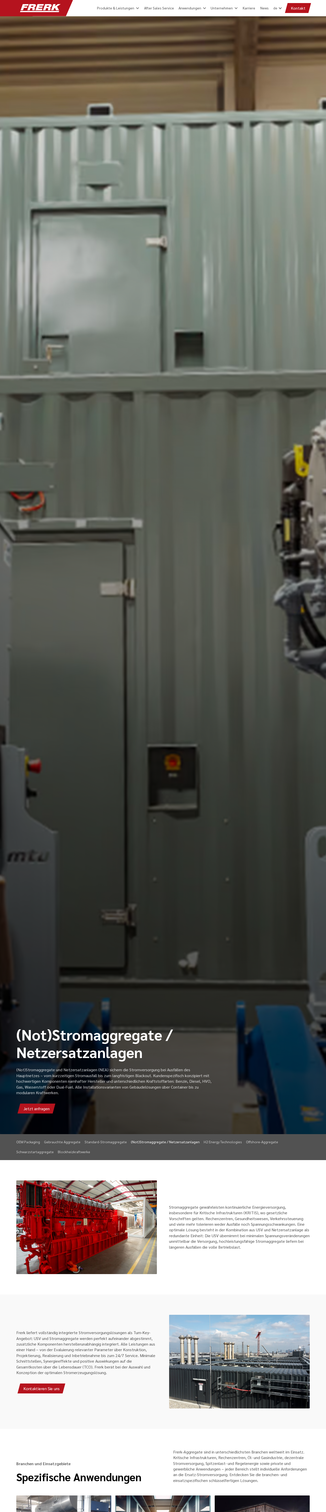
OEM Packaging (28, 1141)
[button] (276, 7)
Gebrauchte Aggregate (62, 1141)
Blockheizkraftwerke (74, 1151)
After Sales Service (159, 8)
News (264, 8)
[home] (40, 8)
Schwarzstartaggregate (35, 1151)
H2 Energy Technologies (223, 1141)
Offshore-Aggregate (262, 1141)
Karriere (249, 8)
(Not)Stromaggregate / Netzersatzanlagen (165, 1141)
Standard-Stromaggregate (106, 1141)
